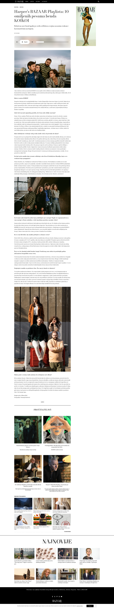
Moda (26, 1)
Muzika (21, 7)
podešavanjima (80, 605)
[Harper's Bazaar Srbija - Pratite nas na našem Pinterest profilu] (57, 596)
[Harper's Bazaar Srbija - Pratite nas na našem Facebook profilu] (52, 596)
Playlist (45, 1)
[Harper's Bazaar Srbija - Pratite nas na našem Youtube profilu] (61, 596)
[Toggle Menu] (15, 1)
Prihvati (90, 605)
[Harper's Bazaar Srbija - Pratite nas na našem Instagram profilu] (59, 596)
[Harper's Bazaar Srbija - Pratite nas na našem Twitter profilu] (55, 596)
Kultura (38, 1)
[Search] (99, 2)
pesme (42, 401)
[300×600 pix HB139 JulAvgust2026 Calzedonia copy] (86, 26)
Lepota (32, 1)
